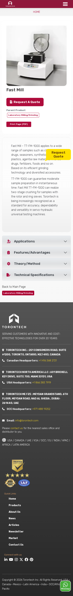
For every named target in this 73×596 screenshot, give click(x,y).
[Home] (9, 4)
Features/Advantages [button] (32, 252)
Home (36, 11)
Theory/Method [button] (27, 264)
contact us (16, 428)
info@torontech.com (26, 420)
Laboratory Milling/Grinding (23, 115)
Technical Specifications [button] (34, 275)
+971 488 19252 (41, 409)
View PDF (18, 124)
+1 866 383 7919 (41, 382)
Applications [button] (24, 241)
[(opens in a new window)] (6, 560)
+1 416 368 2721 (48, 360)
